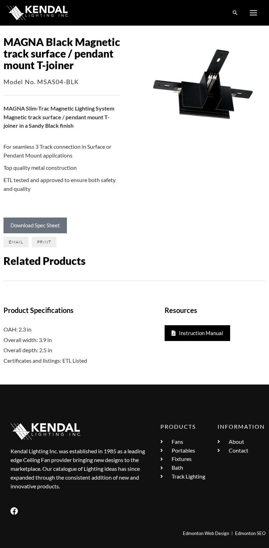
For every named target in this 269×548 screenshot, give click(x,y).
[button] (235, 13)
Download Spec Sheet (35, 225)
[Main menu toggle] (253, 13)
